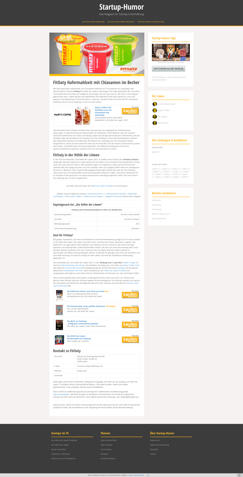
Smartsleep (156, 209)
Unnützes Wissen (108, 458)
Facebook (154, 449)
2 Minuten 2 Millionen (60, 454)
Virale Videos (106, 449)
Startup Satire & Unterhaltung (150, 22)
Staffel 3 (167, 177)
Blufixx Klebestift (159, 218)
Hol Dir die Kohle (58, 449)
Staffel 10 (177, 171)
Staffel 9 (126, 262)
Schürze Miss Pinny (73, 268)
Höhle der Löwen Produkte (102, 186)
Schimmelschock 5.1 (95, 193)
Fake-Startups (106, 445)
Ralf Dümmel (163, 123)
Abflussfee (156, 200)
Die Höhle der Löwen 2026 (93, 22)
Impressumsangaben (61, 394)
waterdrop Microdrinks (116, 193)
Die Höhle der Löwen (60, 445)
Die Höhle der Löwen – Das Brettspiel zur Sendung (79, 337)
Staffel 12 (157, 171)
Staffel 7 (167, 174)
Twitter (153, 454)
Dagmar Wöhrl (164, 110)
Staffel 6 (176, 174)
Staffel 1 (185, 177)
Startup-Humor (121, 7)
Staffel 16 (156, 169)
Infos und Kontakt (136, 475)
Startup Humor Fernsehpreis (63, 458)
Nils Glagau (162, 116)
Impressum (155, 440)
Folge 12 (134, 262)
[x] (148, 475)
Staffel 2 (176, 177)
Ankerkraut (156, 205)
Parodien (104, 454)
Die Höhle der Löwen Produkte (120, 22)
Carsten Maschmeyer (167, 104)
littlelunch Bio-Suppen (93, 196)
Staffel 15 (166, 169)
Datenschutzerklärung (159, 445)
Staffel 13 (186, 169)
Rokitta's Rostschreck (161, 214)
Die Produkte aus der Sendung (168, 68)
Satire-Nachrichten (109, 440)
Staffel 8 (158, 174)
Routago (120, 268)
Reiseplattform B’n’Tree (73, 270)
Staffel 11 (167, 171)
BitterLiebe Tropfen (73, 196)
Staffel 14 (176, 169)
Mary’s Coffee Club (131, 265)
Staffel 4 (158, 177)
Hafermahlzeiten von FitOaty (72, 265)
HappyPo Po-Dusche (113, 196)
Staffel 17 (156, 152)
